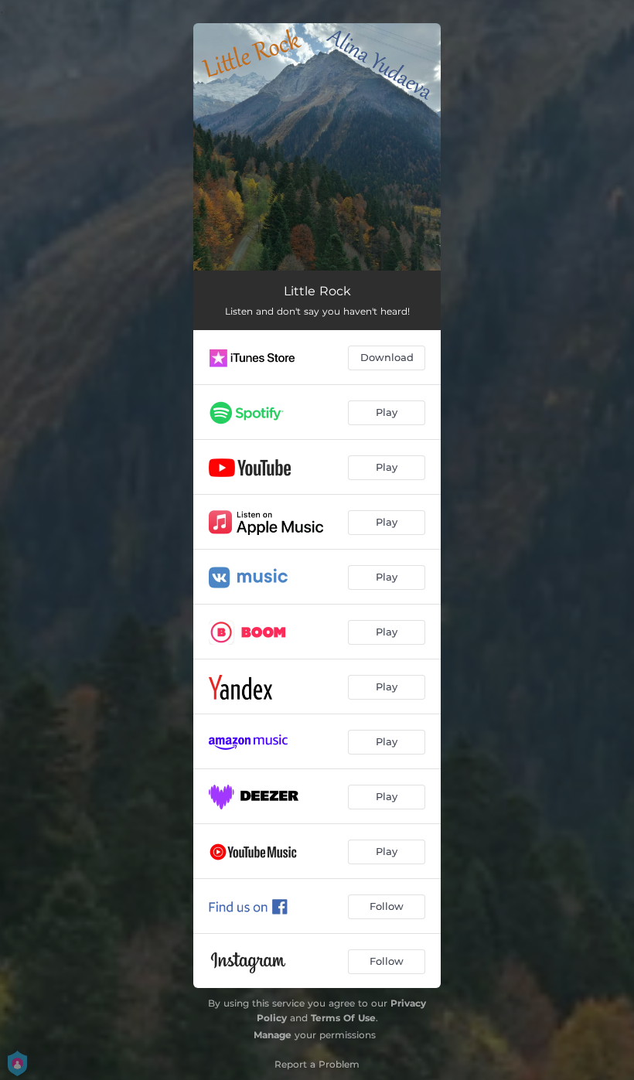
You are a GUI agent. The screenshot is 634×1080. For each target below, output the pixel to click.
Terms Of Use (343, 1018)
